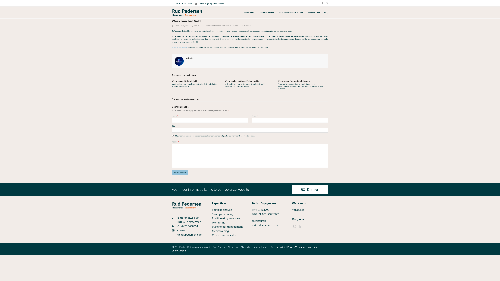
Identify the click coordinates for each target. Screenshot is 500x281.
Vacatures (298, 210)
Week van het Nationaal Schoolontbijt (242, 81)
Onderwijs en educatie (230, 26)
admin (196, 26)
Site (173, 126)
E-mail (255, 116)
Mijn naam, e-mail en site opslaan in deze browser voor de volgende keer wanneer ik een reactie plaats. (215, 136)
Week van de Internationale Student (294, 81)
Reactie (175, 142)
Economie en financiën (213, 26)
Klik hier (312, 189)
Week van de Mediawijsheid (184, 81)
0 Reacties (247, 26)
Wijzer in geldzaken (179, 47)
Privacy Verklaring (296, 246)
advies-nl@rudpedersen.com (211, 3)
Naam (175, 116)
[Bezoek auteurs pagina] (179, 61)
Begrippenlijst (278, 246)
